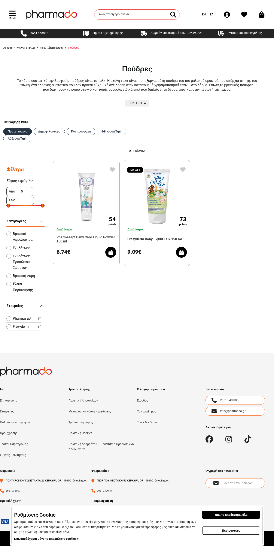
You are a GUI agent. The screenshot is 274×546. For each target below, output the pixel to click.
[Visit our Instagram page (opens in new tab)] (228, 439)
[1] (30, 180)
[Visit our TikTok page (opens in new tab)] (247, 439)
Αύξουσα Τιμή (17, 138)
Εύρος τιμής (16, 180)
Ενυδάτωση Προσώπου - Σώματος (22, 262)
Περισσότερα (231, 530)
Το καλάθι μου (146, 411)
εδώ (66, 532)
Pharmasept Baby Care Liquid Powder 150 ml (86, 239)
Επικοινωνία (8, 400)
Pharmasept (27, 318)
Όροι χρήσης (9, 433)
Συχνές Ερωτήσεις (13, 455)
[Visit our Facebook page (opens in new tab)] (209, 439)
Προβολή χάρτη (10, 500)
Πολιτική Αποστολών (83, 400)
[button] (12, 14)
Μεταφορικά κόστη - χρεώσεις (89, 411)
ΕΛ (211, 14)
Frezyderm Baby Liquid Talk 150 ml (154, 239)
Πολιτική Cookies (80, 433)
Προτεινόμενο (17, 131)
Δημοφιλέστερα (49, 131)
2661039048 (104, 490)
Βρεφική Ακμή (24, 276)
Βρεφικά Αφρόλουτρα (23, 237)
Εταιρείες (7, 411)
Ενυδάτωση (22, 248)
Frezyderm (27, 327)
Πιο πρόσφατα (81, 131)
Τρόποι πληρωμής (80, 422)
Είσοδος (142, 400)
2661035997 (13, 490)
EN (204, 14)
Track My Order (147, 422)
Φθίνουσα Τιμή (111, 131)
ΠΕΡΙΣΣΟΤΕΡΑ (137, 103)
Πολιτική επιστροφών (15, 422)
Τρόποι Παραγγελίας (14, 444)
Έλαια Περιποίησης (23, 287)
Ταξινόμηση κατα (15, 122)
